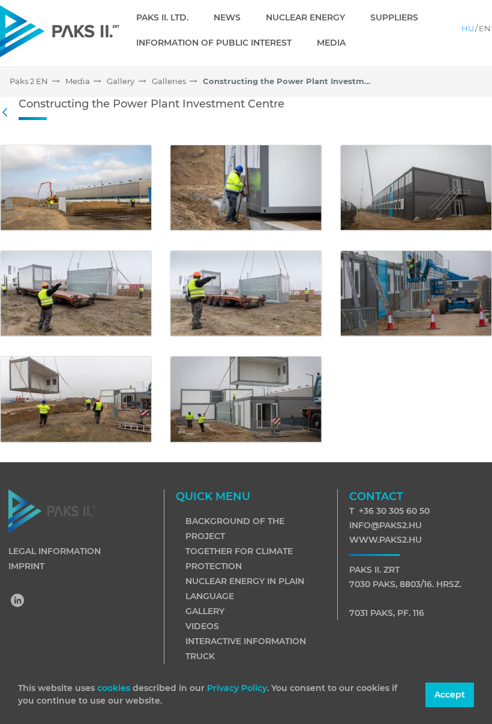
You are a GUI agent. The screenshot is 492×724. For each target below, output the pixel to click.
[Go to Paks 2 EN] (59, 31)
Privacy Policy (237, 688)
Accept (449, 694)
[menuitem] (167, 17)
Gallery (204, 611)
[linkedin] (18, 601)
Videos (202, 626)
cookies (115, 688)
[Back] (8, 113)
